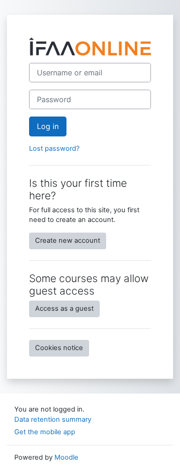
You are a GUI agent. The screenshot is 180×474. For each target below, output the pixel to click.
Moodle (66, 457)
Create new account (67, 240)
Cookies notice (59, 348)
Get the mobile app (44, 432)
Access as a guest (64, 308)
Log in (48, 126)
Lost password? (54, 148)
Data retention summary (52, 419)
